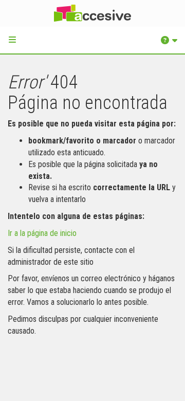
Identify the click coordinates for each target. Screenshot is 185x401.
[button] (12, 39)
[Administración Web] (92, 13)
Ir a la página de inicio (42, 233)
